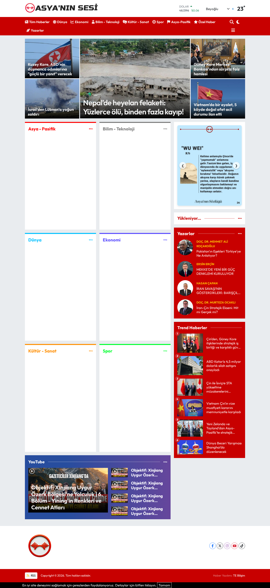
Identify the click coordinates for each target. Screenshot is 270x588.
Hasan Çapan (207, 283)
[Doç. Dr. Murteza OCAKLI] (185, 307)
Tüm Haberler (39, 22)
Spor (160, 22)
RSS (33, 575)
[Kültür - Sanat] (91, 351)
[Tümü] (240, 218)
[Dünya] (91, 240)
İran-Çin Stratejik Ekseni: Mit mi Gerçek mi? (217, 310)
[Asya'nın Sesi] (63, 8)
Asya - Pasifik (42, 128)
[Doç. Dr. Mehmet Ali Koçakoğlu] (185, 247)
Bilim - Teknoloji (107, 22)
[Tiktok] (242, 546)
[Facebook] (212, 546)
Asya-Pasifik (181, 22)
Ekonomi (81, 22)
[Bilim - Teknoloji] (165, 129)
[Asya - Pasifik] (91, 129)
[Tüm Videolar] (165, 462)
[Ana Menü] (232, 30)
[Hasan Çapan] (185, 288)
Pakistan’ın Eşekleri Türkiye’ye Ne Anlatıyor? (218, 253)
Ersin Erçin (205, 264)
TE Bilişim (239, 575)
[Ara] (232, 22)
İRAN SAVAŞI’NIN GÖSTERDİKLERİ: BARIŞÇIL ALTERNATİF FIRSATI (217, 290)
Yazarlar (37, 30)
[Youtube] (234, 546)
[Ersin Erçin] (185, 268)
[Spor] (165, 351)
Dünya (62, 22)
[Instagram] (227, 546)
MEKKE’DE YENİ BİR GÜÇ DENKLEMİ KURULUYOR (215, 271)
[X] (220, 546)
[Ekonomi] (165, 240)
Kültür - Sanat (138, 22)
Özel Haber (206, 22)
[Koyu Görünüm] (237, 22)
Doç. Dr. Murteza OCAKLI (215, 302)
